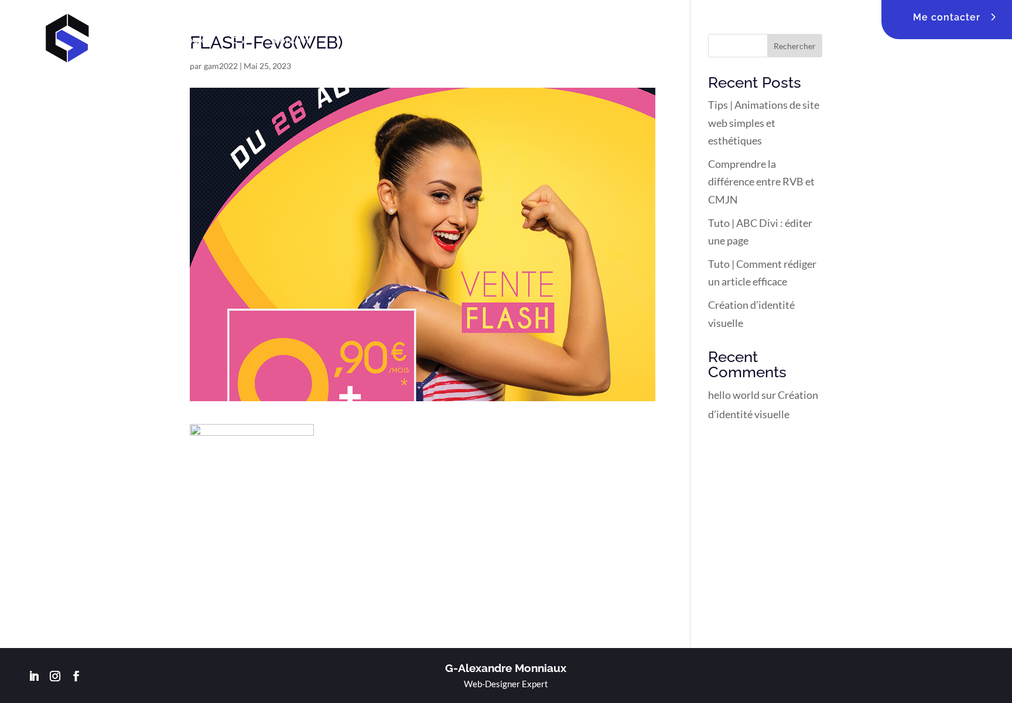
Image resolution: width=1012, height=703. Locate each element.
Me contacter (946, 17)
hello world (734, 394)
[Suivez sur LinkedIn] (34, 676)
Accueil (136, 40)
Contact (291, 40)
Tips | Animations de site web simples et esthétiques (763, 122)
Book (192, 40)
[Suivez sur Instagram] (55, 676)
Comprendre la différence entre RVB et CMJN (761, 181)
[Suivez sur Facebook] (76, 676)
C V (239, 40)
